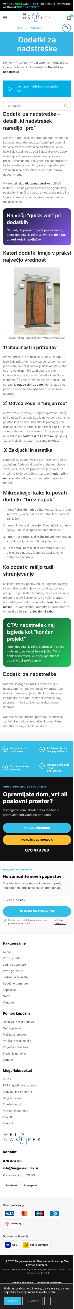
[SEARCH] (66, 106)
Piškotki (8, 1117)
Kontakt (8, 1059)
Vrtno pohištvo (12, 958)
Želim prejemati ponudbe (37, 911)
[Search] (66, 28)
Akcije (7, 952)
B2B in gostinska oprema (19, 1085)
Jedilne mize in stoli (16, 977)
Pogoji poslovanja (22, 1282)
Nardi (6, 996)
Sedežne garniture (15, 983)
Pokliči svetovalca (37, 839)
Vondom (8, 1002)
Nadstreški (37, 67)
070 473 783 (54, 771)
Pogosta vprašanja (15, 1047)
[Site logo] (37, 17)
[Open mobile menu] (5, 17)
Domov (8, 62)
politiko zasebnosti (60, 922)
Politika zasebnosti (15, 1110)
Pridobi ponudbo (37, 828)
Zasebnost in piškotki (49, 1282)
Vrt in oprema (40, 62)
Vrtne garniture (13, 971)
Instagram (30, 1185)
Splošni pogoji (12, 1104)
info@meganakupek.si (20, 1168)
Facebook (11, 1185)
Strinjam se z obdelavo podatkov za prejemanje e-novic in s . (39, 922)
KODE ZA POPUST (28, 7)
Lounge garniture (14, 964)
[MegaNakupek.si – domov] (22, 1139)
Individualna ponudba (17, 1091)
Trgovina (22, 62)
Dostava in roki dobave (18, 1021)
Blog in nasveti (12, 1098)
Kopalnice (9, 990)
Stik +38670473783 (30, 28)
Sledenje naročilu (14, 1053)
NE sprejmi (33, 1300)
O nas (7, 1079)
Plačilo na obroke (14, 1034)
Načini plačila (12, 1028)
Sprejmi (12, 1300)
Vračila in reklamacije (17, 1040)
